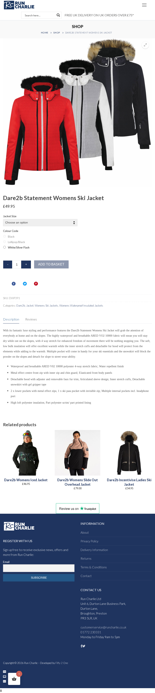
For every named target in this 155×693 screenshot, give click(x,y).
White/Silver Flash (18, 247)
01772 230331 (91, 632)
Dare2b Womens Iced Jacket (26, 480)
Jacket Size (9, 216)
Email (6, 562)
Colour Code (10, 231)
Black (11, 236)
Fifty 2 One (62, 663)
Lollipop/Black (16, 242)
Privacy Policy (89, 541)
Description (11, 319)
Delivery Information (94, 550)
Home (44, 32)
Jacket (30, 305)
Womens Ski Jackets (46, 305)
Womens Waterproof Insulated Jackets (81, 305)
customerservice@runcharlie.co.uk (103, 627)
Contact (86, 576)
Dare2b (20, 305)
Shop (56, 32)
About (85, 532)
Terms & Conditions (94, 567)
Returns (86, 558)
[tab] (11, 319)
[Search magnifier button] (58, 15)
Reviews (31, 319)
